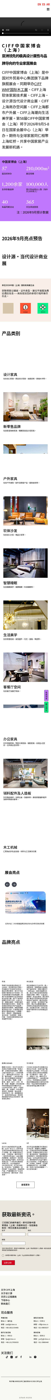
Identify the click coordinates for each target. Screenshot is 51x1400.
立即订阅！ (8, 1321)
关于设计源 (6, 1358)
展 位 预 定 (46, 710)
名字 (3, 1288)
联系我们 (5, 1368)
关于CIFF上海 (8, 1354)
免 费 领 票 (46, 698)
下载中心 (5, 1365)
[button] (7, 942)
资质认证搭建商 (9, 1361)
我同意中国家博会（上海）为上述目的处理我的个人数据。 (23, 1313)
